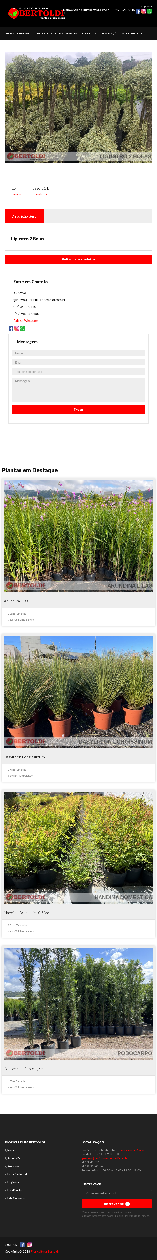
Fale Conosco (16, 1198)
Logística (13, 1182)
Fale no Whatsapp (26, 320)
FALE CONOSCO (132, 33)
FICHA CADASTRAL (67, 33)
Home (11, 1150)
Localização (14, 1190)
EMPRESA (23, 33)
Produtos (13, 1166)
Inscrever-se (114, 1204)
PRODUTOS (44, 33)
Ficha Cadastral (17, 1174)
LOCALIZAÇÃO (109, 33)
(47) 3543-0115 (125, 9)
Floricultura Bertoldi (45, 1251)
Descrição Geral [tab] (24, 216)
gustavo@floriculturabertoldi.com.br (85, 9)
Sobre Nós (14, 1158)
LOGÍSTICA (89, 33)
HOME (10, 33)
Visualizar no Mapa (132, 1150)
